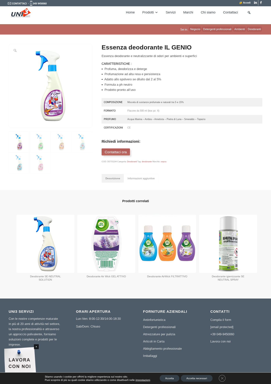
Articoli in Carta (153, 341)
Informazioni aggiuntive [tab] (141, 178)
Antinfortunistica (154, 320)
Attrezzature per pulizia (159, 334)
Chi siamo (208, 12)
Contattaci (230, 12)
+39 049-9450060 (222, 334)
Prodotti (148, 12)
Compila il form (220, 320)
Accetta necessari (196, 378)
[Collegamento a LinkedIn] (255, 3)
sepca (163, 161)
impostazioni (143, 379)
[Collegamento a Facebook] (261, 3)
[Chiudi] (36, 346)
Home (130, 12)
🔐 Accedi (245, 2)
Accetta (169, 378)
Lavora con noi (220, 341)
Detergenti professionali (159, 327)
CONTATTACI (19, 3)
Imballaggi (150, 356)
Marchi (188, 12)
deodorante (147, 161)
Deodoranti (132, 161)
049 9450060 (40, 3)
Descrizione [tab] (112, 178)
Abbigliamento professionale (162, 348)
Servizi (171, 12)
